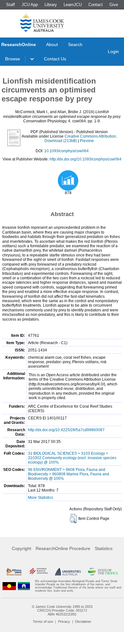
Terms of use (43, 621)
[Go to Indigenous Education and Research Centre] (9, 586)
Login (113, 51)
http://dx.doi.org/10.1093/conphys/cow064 (85, 159)
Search (75, 44)
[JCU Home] (42, 22)
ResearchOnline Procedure (63, 548)
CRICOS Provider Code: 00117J (62, 610)
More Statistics (40, 497)
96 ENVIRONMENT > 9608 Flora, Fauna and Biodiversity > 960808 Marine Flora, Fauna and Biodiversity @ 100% (68, 474)
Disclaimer (83, 621)
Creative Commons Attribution (90, 136)
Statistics (104, 548)
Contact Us (55, 58)
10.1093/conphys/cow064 (66, 151)
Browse (12, 58)
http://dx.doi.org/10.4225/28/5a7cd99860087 (66, 430)
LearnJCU (73, 4)
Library (51, 4)
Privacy (64, 621)
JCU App (30, 4)
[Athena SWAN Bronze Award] (13, 571)
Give (113, 4)
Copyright (21, 548)
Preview (87, 141)
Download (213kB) (61, 141)
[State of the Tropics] (103, 571)
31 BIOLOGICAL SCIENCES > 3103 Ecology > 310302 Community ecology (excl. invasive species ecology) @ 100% (72, 458)
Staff (10, 4)
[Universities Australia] (68, 571)
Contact (95, 4)
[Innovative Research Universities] (38, 571)
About (52, 44)
